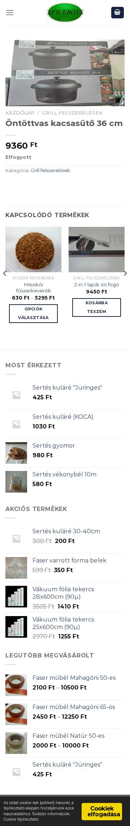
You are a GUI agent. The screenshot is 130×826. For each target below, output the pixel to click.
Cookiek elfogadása (103, 811)
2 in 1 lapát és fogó (96, 284)
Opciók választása (33, 313)
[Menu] (9, 12)
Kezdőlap (19, 113)
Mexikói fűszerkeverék (33, 288)
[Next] (125, 287)
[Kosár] (117, 13)
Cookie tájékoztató (21, 819)
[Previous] (5, 287)
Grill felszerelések (72, 113)
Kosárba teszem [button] (97, 307)
